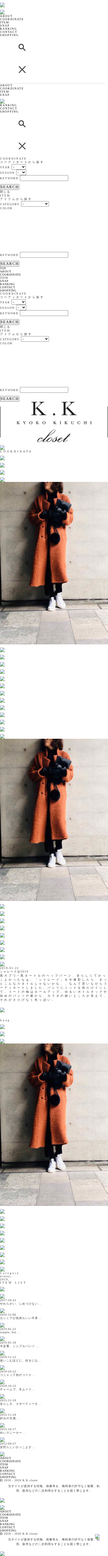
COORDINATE (12, 19)
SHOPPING (9, 35)
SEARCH (10, 187)
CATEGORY (10, 204)
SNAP (5, 25)
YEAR (5, 167)
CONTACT (8, 31)
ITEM (4, 22)
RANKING (8, 28)
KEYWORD (9, 178)
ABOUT (6, 16)
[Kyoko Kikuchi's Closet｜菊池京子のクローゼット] (7, 1450)
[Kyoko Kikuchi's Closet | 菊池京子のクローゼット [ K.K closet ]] (17, 1)
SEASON (7, 172)
